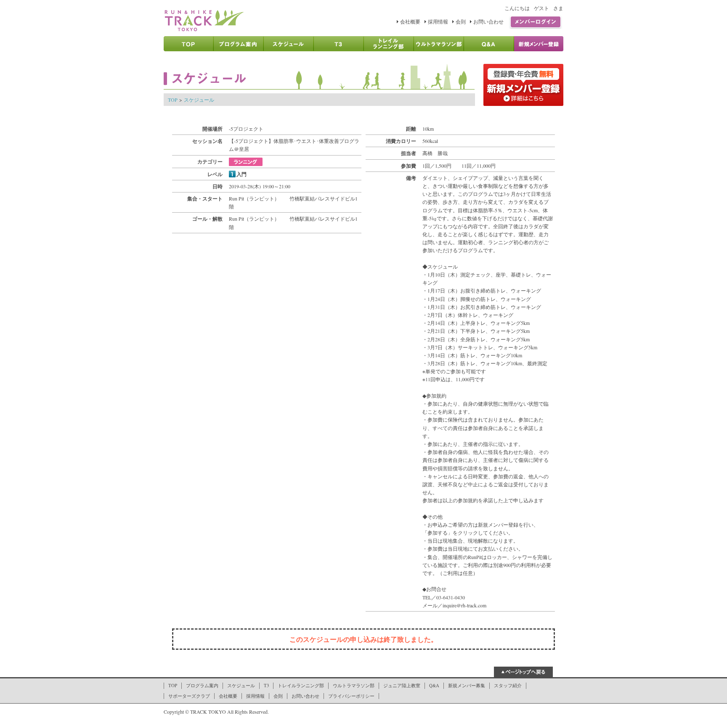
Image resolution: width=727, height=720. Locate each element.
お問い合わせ (488, 21)
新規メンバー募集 (466, 685)
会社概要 (410, 21)
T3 (266, 685)
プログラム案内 (202, 685)
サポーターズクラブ (189, 696)
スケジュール (199, 99)
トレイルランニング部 (301, 685)
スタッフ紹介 (508, 685)
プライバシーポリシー (351, 696)
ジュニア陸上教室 (401, 685)
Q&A (434, 685)
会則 (461, 21)
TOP (173, 99)
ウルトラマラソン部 (353, 685)
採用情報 (438, 21)
